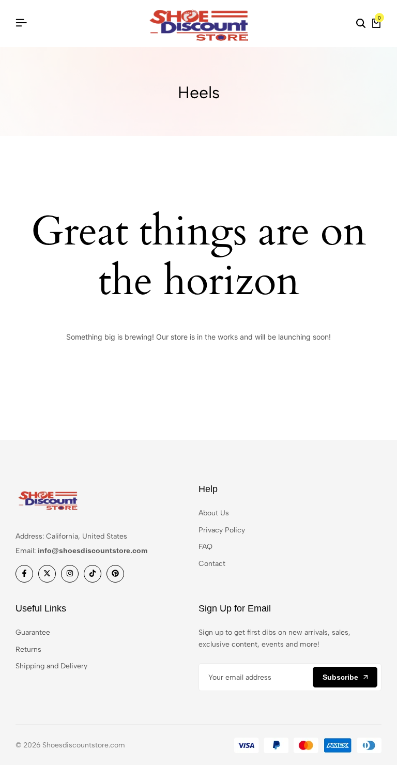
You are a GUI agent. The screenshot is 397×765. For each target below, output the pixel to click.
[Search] (361, 23)
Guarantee (33, 632)
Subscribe (340, 677)
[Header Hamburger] (21, 23)
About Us (213, 513)
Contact (211, 563)
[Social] (24, 574)
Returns (28, 649)
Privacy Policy (221, 530)
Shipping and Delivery (51, 666)
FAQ (205, 546)
